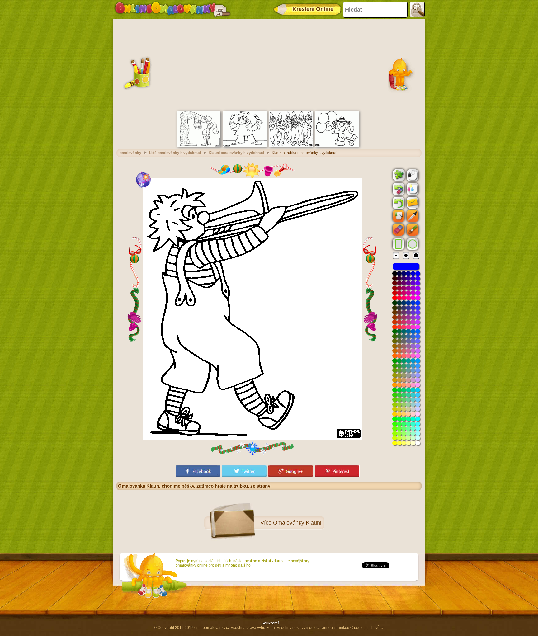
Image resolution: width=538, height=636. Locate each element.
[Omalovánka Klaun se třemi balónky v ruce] (337, 145)
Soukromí (270, 623)
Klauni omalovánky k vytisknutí (236, 153)
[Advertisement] (269, 63)
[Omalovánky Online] (172, 9)
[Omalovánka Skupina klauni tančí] (291, 145)
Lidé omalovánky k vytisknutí (175, 153)
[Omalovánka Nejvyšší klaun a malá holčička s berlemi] (198, 145)
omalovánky (130, 153)
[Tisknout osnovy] (412, 175)
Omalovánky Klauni (297, 523)
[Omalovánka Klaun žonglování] (245, 145)
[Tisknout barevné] (412, 189)
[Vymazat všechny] (398, 189)
